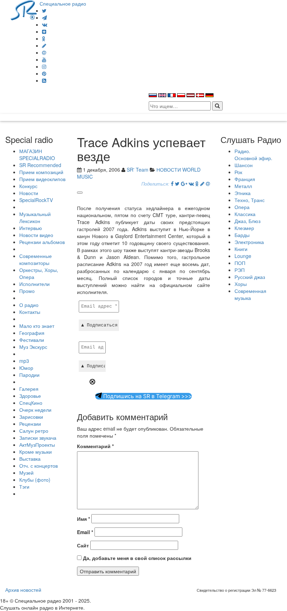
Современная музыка (250, 294)
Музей (26, 472)
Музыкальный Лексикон (35, 217)
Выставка (30, 458)
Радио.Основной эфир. (253, 154)
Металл (243, 185)
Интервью (30, 227)
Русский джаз (249, 276)
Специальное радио (63, 3)
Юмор (26, 367)
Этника (242, 192)
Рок (238, 171)
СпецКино (30, 402)
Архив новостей (23, 589)
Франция (244, 178)
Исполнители (34, 283)
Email (85, 532)
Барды (242, 234)
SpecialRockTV (36, 199)
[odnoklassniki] (44, 38)
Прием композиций (41, 171)
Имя (83, 518)
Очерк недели (35, 409)
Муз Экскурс (33, 346)
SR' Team (137, 169)
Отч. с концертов (38, 465)
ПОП (239, 262)
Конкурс (28, 185)
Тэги (24, 486)
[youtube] (44, 59)
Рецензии (30, 423)
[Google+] (184, 183)
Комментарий (95, 446)
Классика (244, 213)
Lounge (242, 255)
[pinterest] (44, 73)
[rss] (44, 80)
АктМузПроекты (37, 444)
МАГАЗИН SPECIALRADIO (37, 154)
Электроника (249, 241)
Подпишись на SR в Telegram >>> (147, 396)
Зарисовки (31, 416)
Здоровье (30, 395)
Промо (27, 290)
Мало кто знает (36, 325)
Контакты (29, 311)
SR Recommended (40, 164)
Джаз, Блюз (247, 220)
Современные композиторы (35, 259)
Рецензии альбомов (42, 241)
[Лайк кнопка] (80, 193)
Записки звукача (37, 437)
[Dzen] (44, 31)
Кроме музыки (35, 451)
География (31, 332)
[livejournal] (44, 45)
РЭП (239, 269)
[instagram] (44, 66)
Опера (242, 206)
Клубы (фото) (34, 479)
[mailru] (44, 52)
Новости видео (36, 234)
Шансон (243, 164)
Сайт (83, 545)
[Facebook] (172, 183)
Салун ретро (33, 430)
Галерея (28, 388)
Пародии (29, 374)
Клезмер (244, 227)
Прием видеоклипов (42, 178)
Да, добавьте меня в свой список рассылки (136, 557)
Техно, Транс (249, 199)
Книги (240, 248)
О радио (28, 304)
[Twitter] (44, 10)
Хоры (240, 283)
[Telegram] (44, 17)
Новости (28, 192)
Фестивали (31, 339)
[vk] (44, 24)
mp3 (24, 360)
